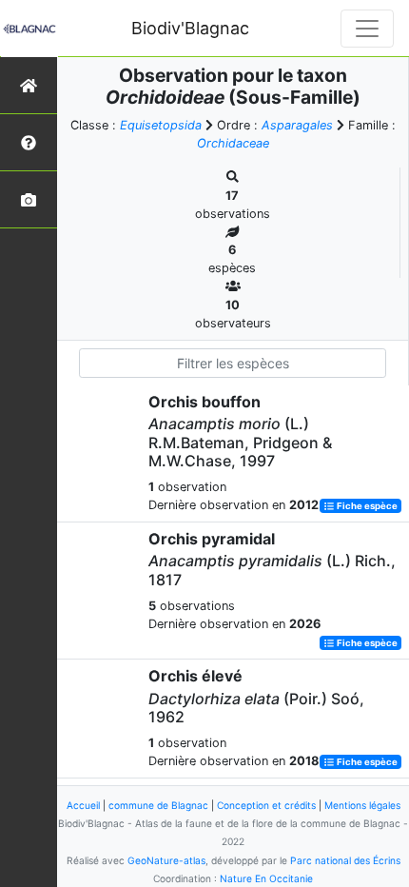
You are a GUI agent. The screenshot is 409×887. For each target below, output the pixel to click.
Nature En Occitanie (266, 878)
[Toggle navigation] (367, 29)
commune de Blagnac (158, 805)
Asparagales (297, 125)
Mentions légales (362, 805)
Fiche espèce (366, 506)
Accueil (83, 805)
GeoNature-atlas (166, 860)
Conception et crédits (266, 805)
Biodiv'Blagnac (190, 28)
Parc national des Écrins (345, 860)
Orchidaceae (233, 143)
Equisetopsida (161, 125)
